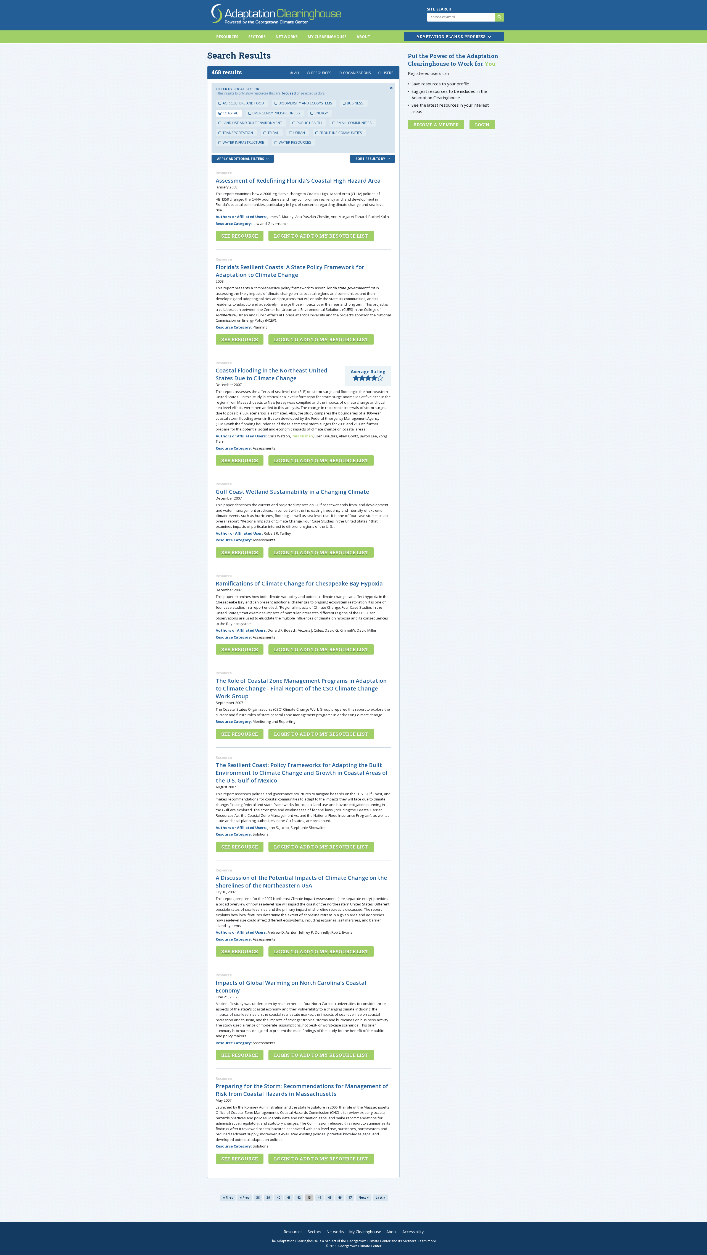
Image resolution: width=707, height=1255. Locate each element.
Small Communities (354, 122)
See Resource (239, 236)
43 (309, 1197)
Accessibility (413, 1231)
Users (388, 72)
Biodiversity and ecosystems (305, 103)
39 (268, 1197)
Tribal (273, 132)
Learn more (427, 1241)
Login (482, 124)
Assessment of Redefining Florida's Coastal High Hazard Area (298, 180)
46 (339, 1197)
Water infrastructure (243, 142)
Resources (227, 36)
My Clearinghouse (327, 36)
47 (350, 1197)
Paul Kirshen (302, 436)
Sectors (257, 36)
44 (319, 1197)
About (363, 36)
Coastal (230, 113)
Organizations (357, 72)
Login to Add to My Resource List (321, 236)
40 (278, 1197)
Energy (321, 113)
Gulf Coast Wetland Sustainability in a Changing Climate (292, 491)
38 (258, 1197)
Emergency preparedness (276, 113)
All (297, 72)
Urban (299, 132)
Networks (287, 36)
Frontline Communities (341, 132)
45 (329, 1197)
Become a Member (436, 124)
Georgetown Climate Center (369, 1241)
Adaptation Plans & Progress (451, 36)
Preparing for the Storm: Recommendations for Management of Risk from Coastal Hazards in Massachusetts (302, 1090)
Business (355, 103)
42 (298, 1197)
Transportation (238, 132)
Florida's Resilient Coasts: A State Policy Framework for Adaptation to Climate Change (290, 271)
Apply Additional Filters (241, 158)
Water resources (295, 142)
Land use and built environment (252, 122)
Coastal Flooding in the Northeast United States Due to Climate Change (271, 374)
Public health (309, 122)
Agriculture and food (243, 103)
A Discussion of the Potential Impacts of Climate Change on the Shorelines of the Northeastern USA (301, 881)
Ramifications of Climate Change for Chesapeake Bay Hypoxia (299, 583)
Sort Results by (370, 158)
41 (288, 1197)
